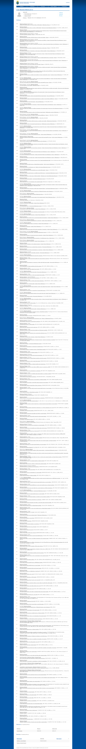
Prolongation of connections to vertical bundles (28, 422)
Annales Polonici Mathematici (39, 203)
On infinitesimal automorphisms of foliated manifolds (29, 352)
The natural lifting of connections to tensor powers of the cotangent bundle (32, 197)
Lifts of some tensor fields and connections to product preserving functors (32, 658)
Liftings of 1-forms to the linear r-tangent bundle (28, 644)
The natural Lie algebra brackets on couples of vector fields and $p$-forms (32, 115)
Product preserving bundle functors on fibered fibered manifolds (30, 505)
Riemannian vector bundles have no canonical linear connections (31, 246)
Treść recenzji (58, 738)
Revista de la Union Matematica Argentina (49, 27)
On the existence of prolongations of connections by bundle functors (31, 346)
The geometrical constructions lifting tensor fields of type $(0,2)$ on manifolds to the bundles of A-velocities (38, 647)
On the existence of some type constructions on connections (30, 370)
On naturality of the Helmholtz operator (26, 419)
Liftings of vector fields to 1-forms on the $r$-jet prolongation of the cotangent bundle (34, 538)
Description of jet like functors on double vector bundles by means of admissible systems (35, 74)
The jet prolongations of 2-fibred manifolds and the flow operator (30, 266)
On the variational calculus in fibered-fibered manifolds (29, 392)
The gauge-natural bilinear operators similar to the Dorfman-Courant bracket (32, 112)
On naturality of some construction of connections (28, 104)
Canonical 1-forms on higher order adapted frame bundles (29, 269)
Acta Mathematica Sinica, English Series (47, 238)
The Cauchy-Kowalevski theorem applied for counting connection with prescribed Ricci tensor (35, 137)
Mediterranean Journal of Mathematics (52, 112)
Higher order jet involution (24, 343)
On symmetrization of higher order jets (26, 194)
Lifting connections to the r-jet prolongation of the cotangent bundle (31, 181)
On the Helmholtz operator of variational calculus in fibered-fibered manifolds (33, 349)
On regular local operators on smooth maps (27, 157)
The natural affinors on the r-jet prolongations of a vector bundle (30, 472)
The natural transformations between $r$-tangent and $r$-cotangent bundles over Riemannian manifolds (37, 184)
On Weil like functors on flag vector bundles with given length (30, 64)
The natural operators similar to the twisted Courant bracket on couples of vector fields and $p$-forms (37, 98)
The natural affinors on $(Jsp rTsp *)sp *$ (27, 588)
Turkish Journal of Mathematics (46, 134)
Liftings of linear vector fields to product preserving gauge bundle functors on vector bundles (35, 482)
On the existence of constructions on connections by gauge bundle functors (32, 290)
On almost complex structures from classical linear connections (30, 147)
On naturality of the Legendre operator (26, 296)
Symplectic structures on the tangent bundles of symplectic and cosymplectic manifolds (35, 496)
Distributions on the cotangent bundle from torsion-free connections (31, 255)
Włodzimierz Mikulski (23, 26)
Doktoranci (61, 14)
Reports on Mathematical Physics (47, 318)
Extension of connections (24, 305)
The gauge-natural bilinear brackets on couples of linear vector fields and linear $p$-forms (35, 78)
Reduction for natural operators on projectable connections (30, 252)
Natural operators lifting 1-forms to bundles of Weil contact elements (31, 546)
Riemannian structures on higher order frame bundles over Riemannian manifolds (33, 330)
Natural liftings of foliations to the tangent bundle (28, 694)
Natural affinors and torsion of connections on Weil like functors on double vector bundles (35, 67)
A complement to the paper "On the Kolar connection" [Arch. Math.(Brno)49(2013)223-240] (35, 160)
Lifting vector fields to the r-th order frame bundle (28, 308)
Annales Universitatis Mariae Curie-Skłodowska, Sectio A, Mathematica (55, 44)
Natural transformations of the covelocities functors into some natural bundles (33, 674)
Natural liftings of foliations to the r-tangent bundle (28, 651)
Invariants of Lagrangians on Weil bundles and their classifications (31, 618)
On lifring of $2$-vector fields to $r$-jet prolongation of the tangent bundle (32, 92)
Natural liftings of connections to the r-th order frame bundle (30, 361)
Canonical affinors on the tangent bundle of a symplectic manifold (31, 437)
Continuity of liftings (23, 713)
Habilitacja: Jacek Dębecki (21, 740)
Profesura (25, 17)
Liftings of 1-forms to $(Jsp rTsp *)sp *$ (26, 529)
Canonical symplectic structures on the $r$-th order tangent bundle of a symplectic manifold (35, 373)
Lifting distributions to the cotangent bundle (27, 283)
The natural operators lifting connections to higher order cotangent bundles (32, 188)
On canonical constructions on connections (27, 154)
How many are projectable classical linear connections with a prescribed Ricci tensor (34, 82)
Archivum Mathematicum (51, 50)
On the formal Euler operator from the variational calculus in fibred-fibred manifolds (34, 311)
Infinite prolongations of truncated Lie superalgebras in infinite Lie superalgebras (33, 661)
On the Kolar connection (24, 200)
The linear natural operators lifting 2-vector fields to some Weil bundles (32, 604)
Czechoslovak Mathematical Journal (39, 178)
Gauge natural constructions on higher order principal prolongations (31, 355)
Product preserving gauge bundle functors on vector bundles (30, 565)
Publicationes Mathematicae (42, 515)
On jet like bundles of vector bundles (26, 85)
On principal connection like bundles (26, 178)
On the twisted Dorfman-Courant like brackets (27, 101)
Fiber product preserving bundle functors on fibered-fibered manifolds (31, 164)
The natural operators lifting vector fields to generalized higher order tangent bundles (34, 591)
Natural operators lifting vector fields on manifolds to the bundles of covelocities (33, 632)
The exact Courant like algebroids (25, 34)
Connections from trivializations (25, 151)
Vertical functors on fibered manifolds (26, 141)
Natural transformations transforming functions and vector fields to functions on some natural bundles (37, 688)
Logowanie (68, 2)
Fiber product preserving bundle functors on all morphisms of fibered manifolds (33, 379)
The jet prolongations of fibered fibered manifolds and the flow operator (32, 552)
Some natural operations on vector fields (27, 697)
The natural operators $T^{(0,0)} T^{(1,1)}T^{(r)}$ (28, 526)
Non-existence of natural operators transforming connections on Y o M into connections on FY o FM (37, 407)
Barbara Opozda (30, 136)
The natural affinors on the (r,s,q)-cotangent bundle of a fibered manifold (32, 460)
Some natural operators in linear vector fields (27, 469)
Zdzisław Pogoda (38, 620)
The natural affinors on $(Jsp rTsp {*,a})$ (27, 574)
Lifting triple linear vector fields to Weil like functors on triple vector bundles (32, 37)
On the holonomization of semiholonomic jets (27, 167)
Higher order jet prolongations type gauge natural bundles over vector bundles (33, 444)
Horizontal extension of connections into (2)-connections (29, 466)
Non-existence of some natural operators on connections (29, 523)
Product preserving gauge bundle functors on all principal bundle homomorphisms (33, 217)
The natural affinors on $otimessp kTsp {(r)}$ (27, 601)
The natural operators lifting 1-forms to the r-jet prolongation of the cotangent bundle (34, 555)
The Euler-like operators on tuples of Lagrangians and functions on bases (32, 53)
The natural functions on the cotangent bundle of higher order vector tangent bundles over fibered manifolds (38, 440)
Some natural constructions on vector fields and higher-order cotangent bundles (33, 655)
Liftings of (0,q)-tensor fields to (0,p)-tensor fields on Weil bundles (31, 24)
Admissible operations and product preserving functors (29, 621)
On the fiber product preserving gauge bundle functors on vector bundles (32, 493)
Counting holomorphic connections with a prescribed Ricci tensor (31, 60)
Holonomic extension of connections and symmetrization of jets (30, 318)
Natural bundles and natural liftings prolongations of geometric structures (32, 670)
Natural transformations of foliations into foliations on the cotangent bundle (32, 684)
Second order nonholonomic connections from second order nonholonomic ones (33, 333)
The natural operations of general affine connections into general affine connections (34, 144)
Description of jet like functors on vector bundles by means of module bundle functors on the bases (36, 57)
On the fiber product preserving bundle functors (28, 607)
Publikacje (61, 12)
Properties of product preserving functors (27, 664)
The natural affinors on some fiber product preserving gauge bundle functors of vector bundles (36, 388)
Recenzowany (19, 738)
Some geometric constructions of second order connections (30, 321)
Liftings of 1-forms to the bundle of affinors (27, 559)
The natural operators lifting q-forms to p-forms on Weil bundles (30, 27)
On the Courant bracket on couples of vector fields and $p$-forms (31, 130)
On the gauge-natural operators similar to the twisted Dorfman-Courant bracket (33, 95)
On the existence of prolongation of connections (28, 376)
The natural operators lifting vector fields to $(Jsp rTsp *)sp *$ (30, 585)
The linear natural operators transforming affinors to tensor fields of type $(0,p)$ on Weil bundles (36, 582)
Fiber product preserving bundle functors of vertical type (29, 191)
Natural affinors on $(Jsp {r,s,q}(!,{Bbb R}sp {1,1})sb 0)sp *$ (30, 571)
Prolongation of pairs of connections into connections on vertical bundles (32, 425)
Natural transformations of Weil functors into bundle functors (30, 706)
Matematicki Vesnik (36, 85)
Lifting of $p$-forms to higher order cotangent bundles (29, 400)
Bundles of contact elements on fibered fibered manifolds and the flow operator (33, 358)
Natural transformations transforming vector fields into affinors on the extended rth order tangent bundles (37, 677)
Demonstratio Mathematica (46, 246)
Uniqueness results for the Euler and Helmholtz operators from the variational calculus (34, 30)
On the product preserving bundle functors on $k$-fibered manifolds (31, 562)
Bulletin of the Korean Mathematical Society (43, 167)
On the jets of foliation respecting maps (26, 232)
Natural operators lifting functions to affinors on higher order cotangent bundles (33, 463)
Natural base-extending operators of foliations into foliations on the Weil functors (33, 636)
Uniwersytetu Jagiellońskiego (24, 3)
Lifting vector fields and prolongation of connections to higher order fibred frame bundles (34, 262)
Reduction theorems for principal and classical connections (30, 238)
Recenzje (60, 15)
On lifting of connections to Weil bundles (27, 203)
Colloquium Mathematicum (41, 308)
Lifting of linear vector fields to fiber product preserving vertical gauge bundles (33, 416)
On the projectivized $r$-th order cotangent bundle (28, 515)
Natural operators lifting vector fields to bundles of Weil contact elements (32, 450)
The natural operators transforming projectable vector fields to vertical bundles (33, 413)
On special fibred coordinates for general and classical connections (31, 235)
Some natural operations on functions (26, 315)
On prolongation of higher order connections (27, 208)
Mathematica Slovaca (46, 24)
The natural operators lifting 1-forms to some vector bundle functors (31, 535)
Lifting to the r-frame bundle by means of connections (29, 223)
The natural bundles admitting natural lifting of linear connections (31, 385)
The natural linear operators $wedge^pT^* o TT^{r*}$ (28, 447)
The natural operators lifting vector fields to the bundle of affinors (31, 299)
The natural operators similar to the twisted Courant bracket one (30, 123)
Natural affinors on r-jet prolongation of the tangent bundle (29, 610)
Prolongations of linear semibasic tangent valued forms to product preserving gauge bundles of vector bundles (38, 403)
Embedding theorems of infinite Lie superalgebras (28, 700)
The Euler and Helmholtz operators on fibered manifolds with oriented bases (32, 364)
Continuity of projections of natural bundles (27, 691)
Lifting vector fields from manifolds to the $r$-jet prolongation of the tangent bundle (34, 108)
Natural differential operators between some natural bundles (30, 681)
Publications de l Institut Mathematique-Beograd (49, 175)
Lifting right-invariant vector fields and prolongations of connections (31, 249)
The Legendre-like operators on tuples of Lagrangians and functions (31, 44)
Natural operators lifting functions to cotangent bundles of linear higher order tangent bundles (35, 625)
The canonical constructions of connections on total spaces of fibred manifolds (33, 50)
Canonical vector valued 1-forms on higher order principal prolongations (32, 280)
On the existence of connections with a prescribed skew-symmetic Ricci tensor (33, 126)
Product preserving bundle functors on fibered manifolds (29, 629)
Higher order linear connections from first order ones (28, 327)
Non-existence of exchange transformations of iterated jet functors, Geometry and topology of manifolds (37, 339)
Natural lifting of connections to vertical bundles (28, 597)
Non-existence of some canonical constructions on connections (30, 499)
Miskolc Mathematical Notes (38, 194)
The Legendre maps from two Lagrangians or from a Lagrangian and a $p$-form (33, 40)
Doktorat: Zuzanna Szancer (21, 743)
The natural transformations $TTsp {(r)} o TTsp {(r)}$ (28, 594)
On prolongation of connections (25, 226)
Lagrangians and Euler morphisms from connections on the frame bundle (32, 211)
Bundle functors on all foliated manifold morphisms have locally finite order (32, 293)
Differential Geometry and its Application (40, 141)
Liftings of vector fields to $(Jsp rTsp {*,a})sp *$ (28, 532)
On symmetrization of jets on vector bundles (27, 118)
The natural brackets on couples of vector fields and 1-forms (30, 134)
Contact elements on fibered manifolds (26, 490)
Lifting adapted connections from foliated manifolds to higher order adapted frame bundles (35, 286)
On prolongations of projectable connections (27, 214)
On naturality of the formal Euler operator (27, 410)
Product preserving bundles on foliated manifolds (28, 475)
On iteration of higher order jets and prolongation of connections (30, 220)
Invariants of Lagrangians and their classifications (28, 667)
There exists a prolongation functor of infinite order (28, 710)
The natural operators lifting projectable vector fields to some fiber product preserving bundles (35, 502)
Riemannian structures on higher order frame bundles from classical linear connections (34, 258)
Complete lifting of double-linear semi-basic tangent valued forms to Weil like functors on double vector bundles (38, 88)
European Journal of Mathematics (56, 74)
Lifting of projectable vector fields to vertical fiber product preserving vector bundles (34, 382)
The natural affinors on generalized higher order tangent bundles (30, 568)
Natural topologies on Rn (24, 716)
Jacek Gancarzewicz (23, 620)
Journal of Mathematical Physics (42, 667)
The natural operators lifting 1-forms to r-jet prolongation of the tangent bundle (33, 615)
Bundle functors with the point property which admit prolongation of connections (33, 229)
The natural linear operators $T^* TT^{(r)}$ (27, 512)
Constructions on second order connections (27, 336)
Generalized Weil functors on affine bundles (27, 324)
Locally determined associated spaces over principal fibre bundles (31, 703)
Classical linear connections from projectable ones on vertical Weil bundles (32, 170)
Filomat (33, 34)
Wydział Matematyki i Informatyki (27, 2)
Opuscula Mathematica (51, 95)
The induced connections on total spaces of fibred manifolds (30, 175)
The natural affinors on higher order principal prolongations (29, 277)
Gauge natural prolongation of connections (27, 241)
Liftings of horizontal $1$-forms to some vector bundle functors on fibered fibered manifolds (35, 508)
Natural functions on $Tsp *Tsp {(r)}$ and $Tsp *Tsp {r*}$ (29, 641)
